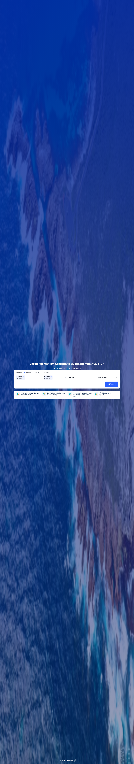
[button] (119, 3)
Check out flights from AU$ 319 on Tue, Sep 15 (66, 368)
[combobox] (25, 377)
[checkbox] (47, 372)
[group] (28, 377)
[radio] (19, 372)
